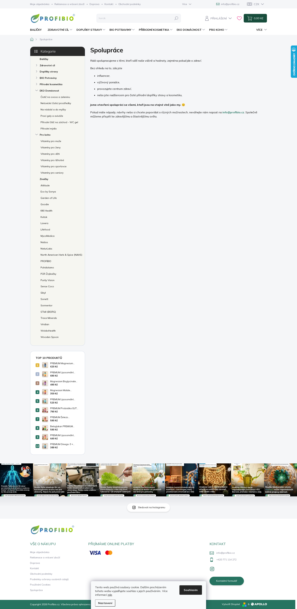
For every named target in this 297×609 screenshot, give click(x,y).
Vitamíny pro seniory (52, 172)
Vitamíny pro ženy (50, 147)
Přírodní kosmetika (51, 84)
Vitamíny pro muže (51, 141)
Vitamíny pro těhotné (52, 160)
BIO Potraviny (48, 77)
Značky (44, 179)
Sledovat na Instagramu (151, 507)
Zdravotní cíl (47, 65)
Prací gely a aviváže (52, 115)
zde (110, 594)
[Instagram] (212, 568)
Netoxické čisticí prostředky (56, 103)
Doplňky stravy (49, 71)
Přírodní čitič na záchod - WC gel (59, 122)
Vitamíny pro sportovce (54, 166)
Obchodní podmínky (129, 4)
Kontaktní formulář (226, 580)
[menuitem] (37, 30)
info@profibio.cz (233, 112)
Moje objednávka (39, 4)
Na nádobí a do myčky (53, 109)
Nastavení (105, 603)
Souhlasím (191, 590)
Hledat (176, 18)
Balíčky (44, 59)
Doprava (94, 4)
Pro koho (45, 134)
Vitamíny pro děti (50, 153)
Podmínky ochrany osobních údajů (49, 579)
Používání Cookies (40, 584)
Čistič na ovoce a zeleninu (55, 97)
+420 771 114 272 (226, 559)
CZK (256, 4)
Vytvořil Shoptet (231, 604)
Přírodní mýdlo (49, 128)
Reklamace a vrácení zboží (69, 4)
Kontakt (108, 4)
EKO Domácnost (49, 90)
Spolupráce (36, 590)
